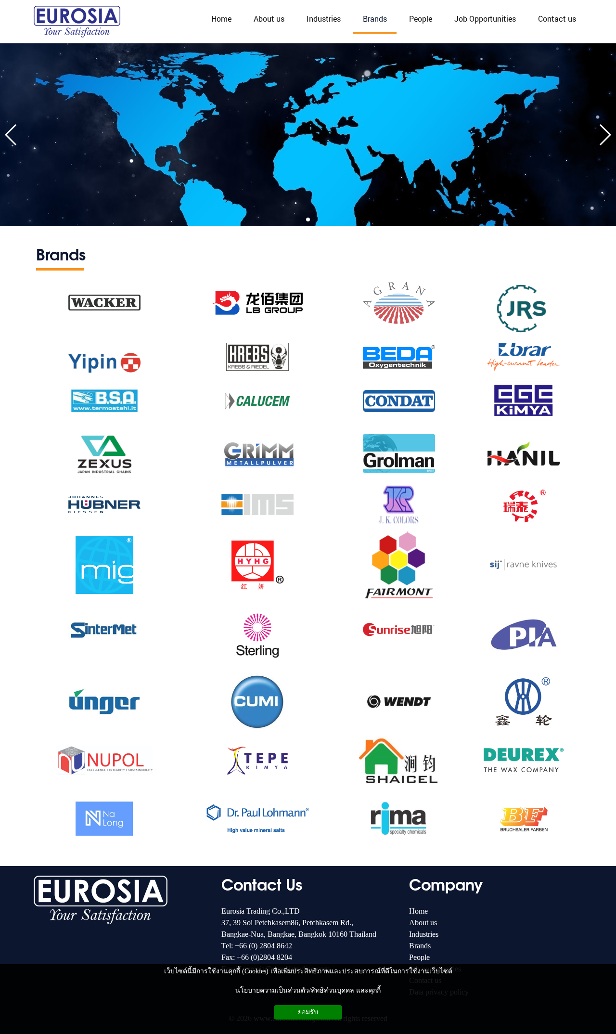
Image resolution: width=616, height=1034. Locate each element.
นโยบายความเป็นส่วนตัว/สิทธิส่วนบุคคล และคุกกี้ (308, 990)
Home (418, 911)
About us (423, 922)
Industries (423, 934)
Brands (420, 946)
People (419, 957)
